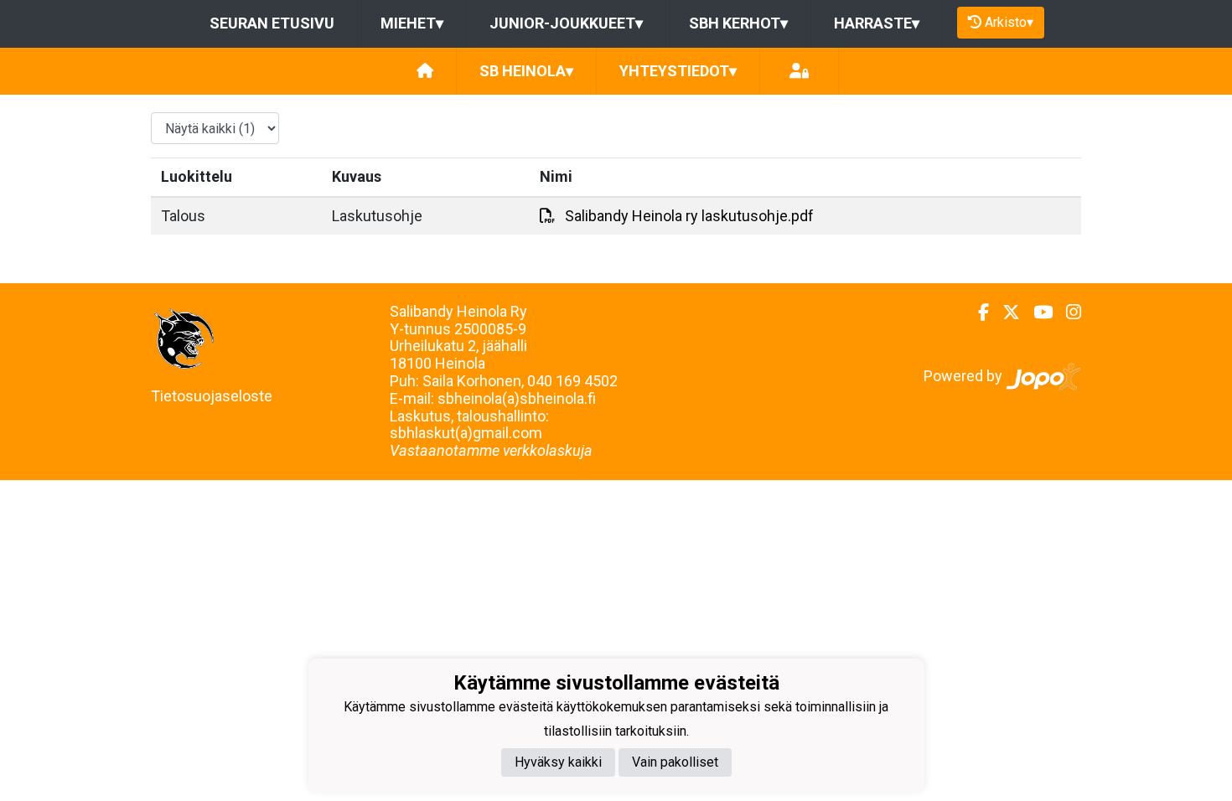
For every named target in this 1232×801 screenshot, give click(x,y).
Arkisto (1009, 22)
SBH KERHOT (738, 23)
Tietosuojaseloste (211, 396)
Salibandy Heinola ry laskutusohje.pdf (689, 216)
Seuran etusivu (272, 23)
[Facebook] (977, 312)
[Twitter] (1004, 312)
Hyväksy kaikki (558, 762)
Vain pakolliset (675, 762)
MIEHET (411, 23)
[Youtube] (1036, 312)
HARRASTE (876, 23)
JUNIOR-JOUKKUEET (566, 23)
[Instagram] (1067, 312)
